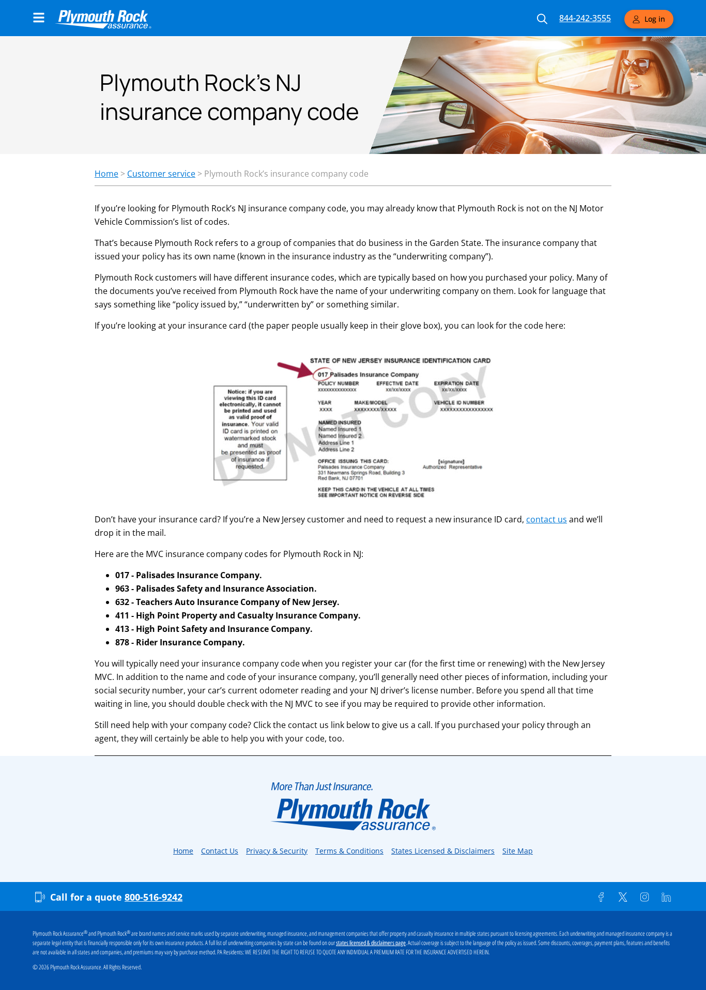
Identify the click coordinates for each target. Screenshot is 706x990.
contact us (546, 519)
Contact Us (219, 851)
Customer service (161, 173)
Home (106, 173)
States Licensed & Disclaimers (443, 851)
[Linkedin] (666, 897)
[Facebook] (601, 897)
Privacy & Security (277, 851)
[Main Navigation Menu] (39, 17)
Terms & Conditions (349, 851)
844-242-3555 (585, 18)
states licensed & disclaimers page (371, 943)
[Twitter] (622, 897)
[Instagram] (644, 897)
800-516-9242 (153, 897)
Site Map (517, 851)
